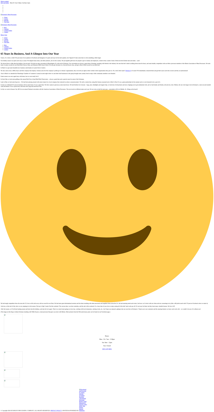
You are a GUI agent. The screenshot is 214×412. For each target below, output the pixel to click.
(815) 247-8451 (5, 3)
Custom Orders (8, 48)
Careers (6, 39)
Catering (6, 46)
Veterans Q (128, 70)
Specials (6, 40)
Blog (5, 45)
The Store (6, 42)
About (5, 37)
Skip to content (5, 1)
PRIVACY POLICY (56, 410)
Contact (6, 49)
